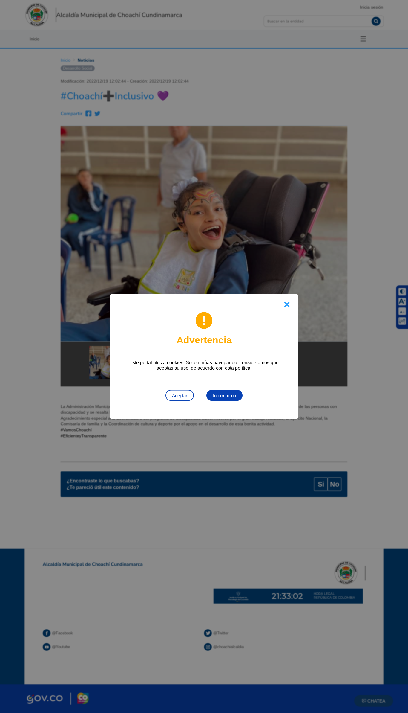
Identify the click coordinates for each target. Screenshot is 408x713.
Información (224, 395)
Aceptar (179, 395)
